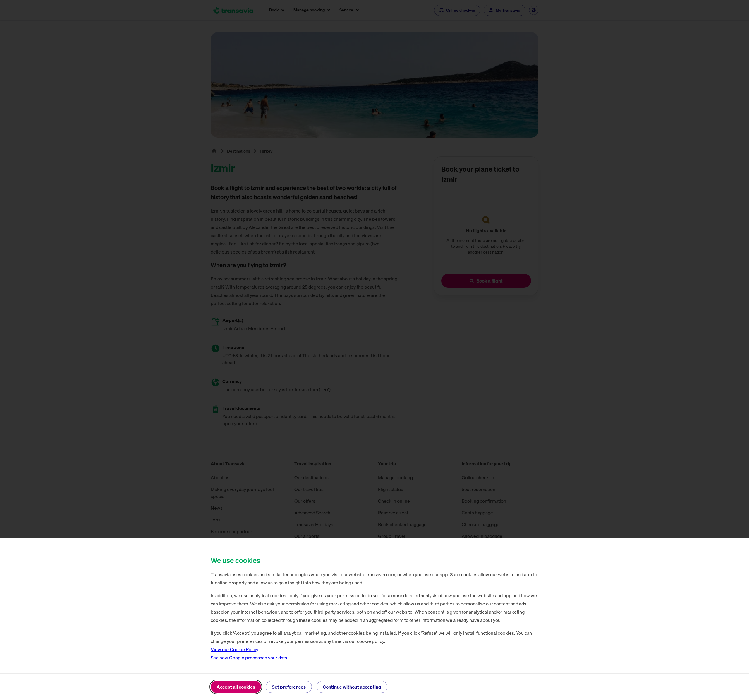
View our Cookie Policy (234, 649)
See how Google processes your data (249, 657)
